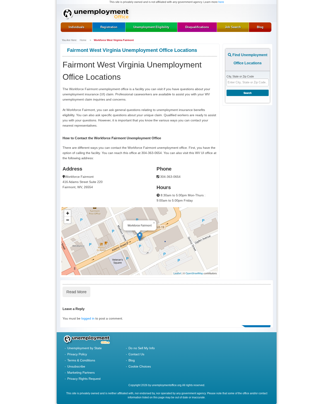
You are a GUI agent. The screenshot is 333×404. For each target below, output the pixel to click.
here (221, 2)
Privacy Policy (77, 354)
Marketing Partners (81, 372)
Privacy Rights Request (84, 378)
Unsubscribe (76, 366)
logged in (87, 318)
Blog (131, 360)
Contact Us (136, 354)
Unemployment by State (84, 348)
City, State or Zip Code (240, 76)
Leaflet (177, 273)
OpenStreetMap (194, 273)
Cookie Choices (139, 366)
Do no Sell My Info (141, 348)
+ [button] (67, 213)
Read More (76, 292)
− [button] (67, 220)
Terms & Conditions (81, 360)
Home (83, 40)
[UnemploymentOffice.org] (97, 14)
